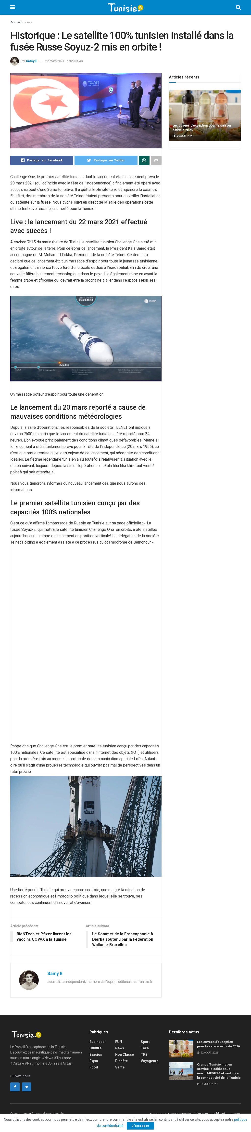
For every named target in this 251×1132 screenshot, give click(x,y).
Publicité (219, 1114)
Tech (145, 1048)
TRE (144, 1054)
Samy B (32, 61)
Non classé (124, 1054)
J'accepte (140, 1126)
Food (93, 1067)
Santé (120, 1067)
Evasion (95, 1054)
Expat (93, 1061)
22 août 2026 (184, 136)
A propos (156, 1114)
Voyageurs (149, 1061)
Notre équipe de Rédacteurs (188, 1114)
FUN (118, 1042)
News (28, 22)
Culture (95, 1048)
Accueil (15, 22)
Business (96, 1042)
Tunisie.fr (27, 1114)
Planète (121, 1061)
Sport (145, 1042)
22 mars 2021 (54, 61)
